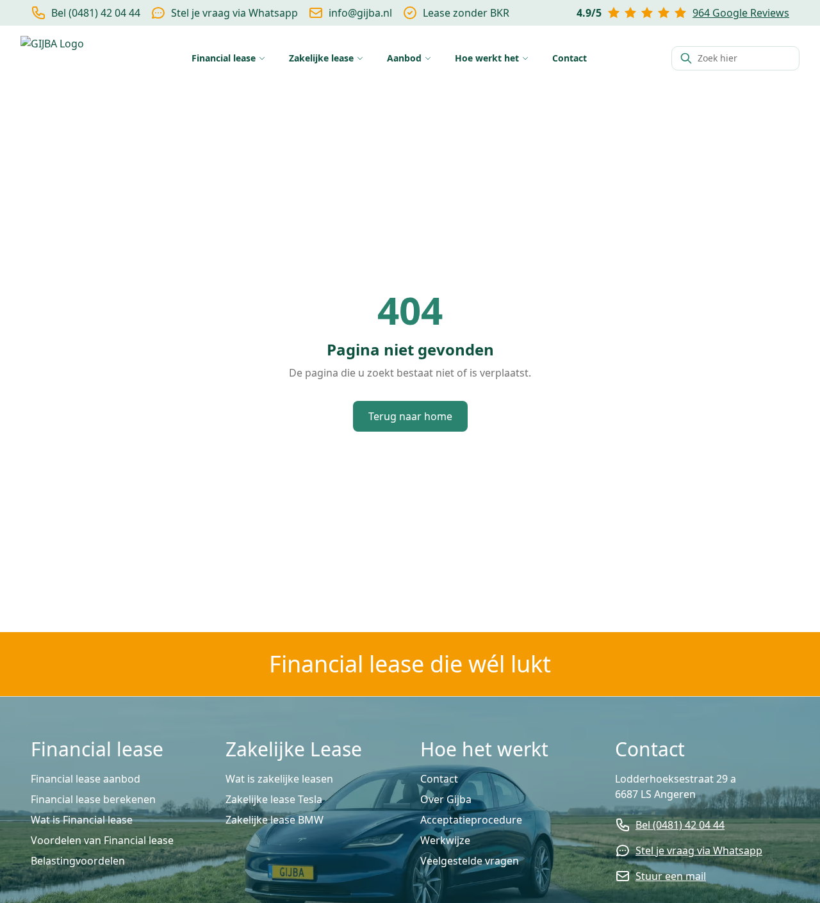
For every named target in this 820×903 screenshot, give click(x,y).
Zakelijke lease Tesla (274, 799)
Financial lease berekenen (93, 799)
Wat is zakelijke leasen (279, 779)
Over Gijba (446, 799)
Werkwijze (445, 840)
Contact (439, 779)
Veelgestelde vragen (469, 861)
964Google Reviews (741, 13)
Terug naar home (410, 416)
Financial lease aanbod (85, 779)
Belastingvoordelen (78, 861)
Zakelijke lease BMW (275, 820)
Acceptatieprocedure (471, 820)
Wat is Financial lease (82, 820)
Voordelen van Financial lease (102, 840)
